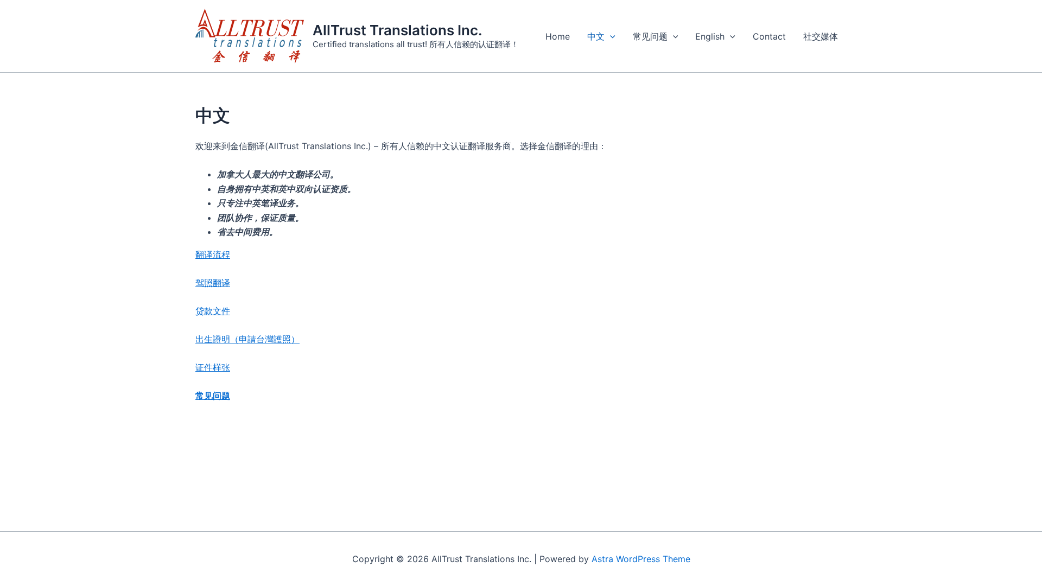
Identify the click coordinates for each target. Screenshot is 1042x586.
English (710, 36)
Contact (769, 36)
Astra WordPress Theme (641, 558)
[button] (610, 36)
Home (557, 36)
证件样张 (212, 367)
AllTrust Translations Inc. (397, 30)
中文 (596, 36)
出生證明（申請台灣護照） (247, 339)
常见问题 (650, 36)
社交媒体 (820, 36)
